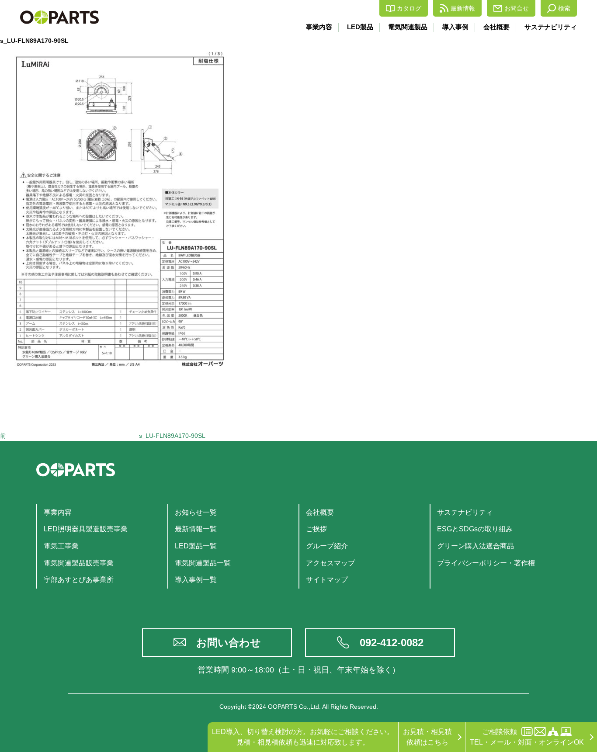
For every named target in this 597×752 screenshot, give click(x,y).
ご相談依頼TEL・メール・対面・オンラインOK (527, 737)
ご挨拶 (316, 529)
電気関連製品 (407, 27)
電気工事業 (61, 546)
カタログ (409, 8)
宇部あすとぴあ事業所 (79, 579)
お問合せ (516, 8)
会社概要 (496, 27)
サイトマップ (327, 579)
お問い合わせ (228, 642)
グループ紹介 (327, 546)
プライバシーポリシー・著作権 (486, 563)
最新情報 (463, 8)
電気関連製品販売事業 (79, 563)
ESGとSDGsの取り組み (475, 529)
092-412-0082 (391, 642)
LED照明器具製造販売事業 (86, 529)
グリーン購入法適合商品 (475, 546)
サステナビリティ (550, 27)
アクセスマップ (330, 563)
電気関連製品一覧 (203, 563)
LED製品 (360, 27)
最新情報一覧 (196, 529)
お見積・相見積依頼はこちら (427, 737)
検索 (564, 8)
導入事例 (455, 27)
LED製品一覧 (196, 546)
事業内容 (319, 27)
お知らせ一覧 (196, 512)
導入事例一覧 (196, 579)
